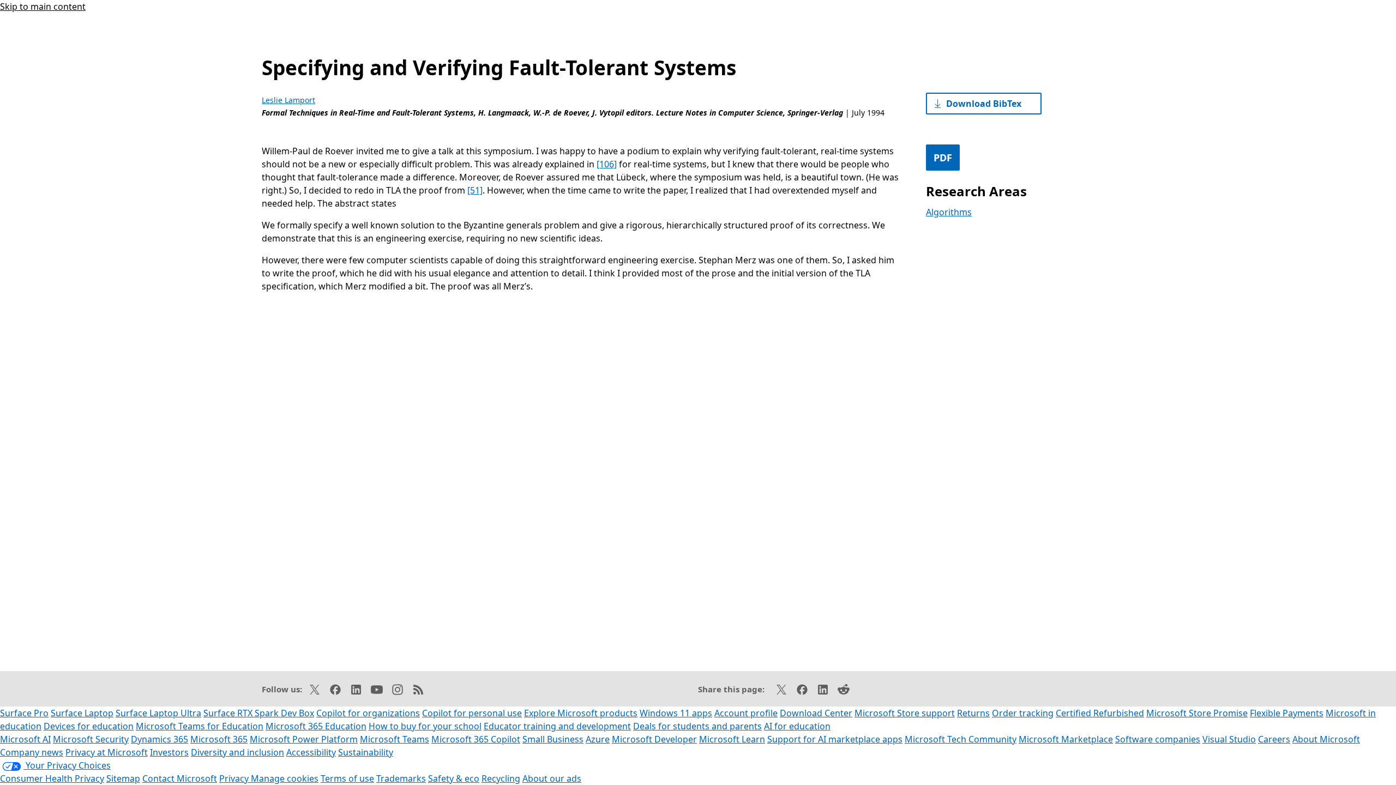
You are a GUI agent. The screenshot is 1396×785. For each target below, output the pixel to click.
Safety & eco (453, 778)
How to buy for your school (425, 726)
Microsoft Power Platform (304, 739)
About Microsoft (1326, 739)
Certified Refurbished (1100, 713)
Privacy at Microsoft (106, 752)
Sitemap (123, 778)
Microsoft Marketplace (1066, 739)
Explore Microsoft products (580, 713)
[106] (607, 164)
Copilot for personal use (472, 713)
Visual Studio (1229, 739)
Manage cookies (284, 778)
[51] (475, 190)
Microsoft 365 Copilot (475, 739)
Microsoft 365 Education (316, 726)
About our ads (551, 778)
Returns (973, 713)
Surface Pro (24, 713)
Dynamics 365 (159, 739)
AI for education (797, 726)
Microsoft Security (91, 739)
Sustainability (365, 752)
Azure (598, 739)
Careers (1274, 739)
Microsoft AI (25, 739)
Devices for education (89, 726)
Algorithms (949, 212)
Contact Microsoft (179, 778)
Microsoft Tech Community (960, 739)
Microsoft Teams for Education (199, 726)
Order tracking (1023, 713)
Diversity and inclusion (237, 752)
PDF (943, 157)
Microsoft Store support (905, 713)
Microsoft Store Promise (1197, 713)
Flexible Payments (1286, 713)
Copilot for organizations (368, 713)
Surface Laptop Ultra (158, 713)
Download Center (816, 713)
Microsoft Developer (654, 739)
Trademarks (401, 778)
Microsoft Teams (394, 739)
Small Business (552, 739)
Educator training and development (557, 726)
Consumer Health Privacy (52, 778)
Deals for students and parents (697, 726)
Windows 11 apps (676, 713)
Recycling (501, 778)
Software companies (1157, 739)
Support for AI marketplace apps (834, 739)
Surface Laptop (82, 713)
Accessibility (311, 752)
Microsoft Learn (732, 739)
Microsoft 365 (219, 739)
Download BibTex (983, 104)
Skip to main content (43, 7)
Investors (169, 752)
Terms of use (347, 778)
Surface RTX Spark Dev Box (258, 713)
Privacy (235, 778)
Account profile (746, 713)
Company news (31, 752)
